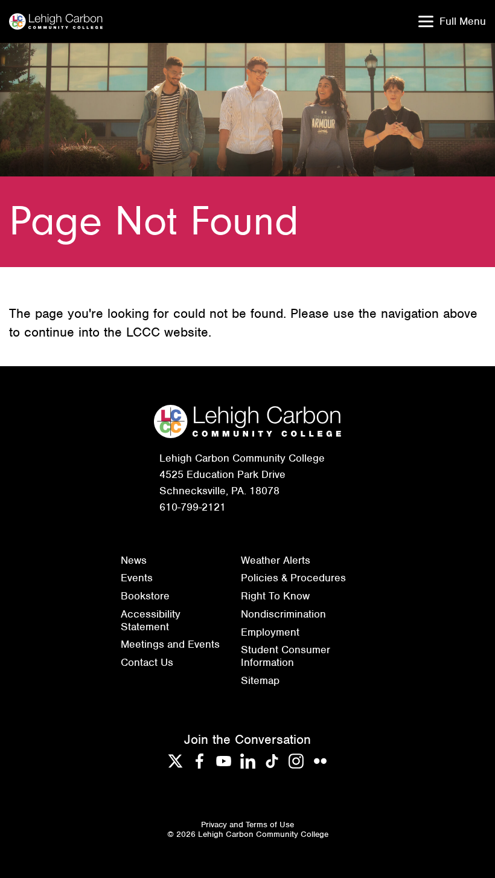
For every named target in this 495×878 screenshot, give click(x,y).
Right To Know (275, 595)
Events (137, 577)
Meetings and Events (170, 644)
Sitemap (260, 680)
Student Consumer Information (285, 656)
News (134, 560)
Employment (270, 632)
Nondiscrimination (283, 614)
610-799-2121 (192, 507)
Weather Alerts (275, 560)
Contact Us (147, 662)
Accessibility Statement (150, 620)
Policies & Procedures (293, 577)
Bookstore (145, 595)
